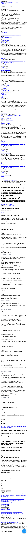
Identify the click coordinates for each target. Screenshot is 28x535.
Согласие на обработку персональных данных (12, 513)
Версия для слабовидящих (7, 2)
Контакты (16, 3)
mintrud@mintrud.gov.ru (6, 37)
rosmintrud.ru (4, 113)
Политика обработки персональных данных (11, 512)
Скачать (10, 205)
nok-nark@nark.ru (5, 64)
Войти (2, 7)
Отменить (8, 491)
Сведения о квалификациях (10, 180)
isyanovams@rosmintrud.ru (7, 120)
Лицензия (7, 509)
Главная (5, 178)
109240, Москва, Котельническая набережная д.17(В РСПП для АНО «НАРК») (13, 61)
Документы (10, 3)
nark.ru (2, 79)
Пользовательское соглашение (8, 510)
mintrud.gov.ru (4, 32)
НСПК (5, 3)
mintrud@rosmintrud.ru (6, 118)
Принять (3, 491)
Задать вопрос (6, 508)
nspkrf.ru (3, 58)
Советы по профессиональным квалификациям (12, 499)
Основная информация (6, 204)
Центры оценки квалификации (8, 500)
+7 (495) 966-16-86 (5, 70)
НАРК (2, 3)
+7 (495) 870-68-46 (5, 42)
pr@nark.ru (3, 67)
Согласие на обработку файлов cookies (10, 522)
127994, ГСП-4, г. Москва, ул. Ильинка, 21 (11, 35)
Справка (16, 2)
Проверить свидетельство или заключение (11, 493)
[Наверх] (1, 483)
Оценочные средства (6, 503)
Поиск (2, 5)
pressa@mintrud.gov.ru (6, 40)
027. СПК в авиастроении (7, 212)
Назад (2, 97)
